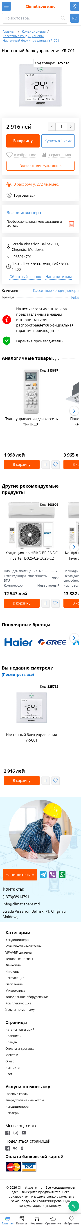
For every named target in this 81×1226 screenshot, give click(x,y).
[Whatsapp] (62, 874)
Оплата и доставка (19, 1048)
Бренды (11, 1042)
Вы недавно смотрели (28, 671)
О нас (9, 1061)
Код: (49, 370)
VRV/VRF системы (18, 952)
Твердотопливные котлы (24, 1100)
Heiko (74, 297)
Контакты (12, 1067)
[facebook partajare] (7, 1148)
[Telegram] (43, 874)
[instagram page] (16, 1133)
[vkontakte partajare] (15, 1148)
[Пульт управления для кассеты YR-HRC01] (31, 391)
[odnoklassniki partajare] (22, 1148)
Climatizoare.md (41, 6)
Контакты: (13, 889)
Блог (8, 1074)
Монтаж (11, 1055)
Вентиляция (14, 978)
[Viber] (52, 874)
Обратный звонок (25, 276)
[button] (74, 410)
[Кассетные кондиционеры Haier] (18, 642)
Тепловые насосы (19, 959)
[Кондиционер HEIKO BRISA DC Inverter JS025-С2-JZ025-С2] (31, 525)
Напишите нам (58, 276)
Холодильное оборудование (27, 997)
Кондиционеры (17, 940)
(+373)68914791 (16, 896)
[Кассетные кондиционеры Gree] (52, 642)
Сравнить (12, 1036)
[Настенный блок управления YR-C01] (31, 707)
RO (74, 18)
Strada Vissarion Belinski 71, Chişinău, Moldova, (35, 247)
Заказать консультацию (40, 165)
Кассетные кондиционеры (56, 290)
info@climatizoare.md (21, 904)
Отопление (14, 984)
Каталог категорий (19, 1029)
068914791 (23, 256)
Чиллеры (12, 971)
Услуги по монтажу (20, 1009)
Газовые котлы (16, 1094)
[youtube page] (24, 1133)
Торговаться (25, 195)
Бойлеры (12, 1113)
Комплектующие (18, 1003)
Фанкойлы (13, 965)
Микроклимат (16, 990)
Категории (17, 932)
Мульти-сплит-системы (23, 946)
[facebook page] (7, 1133)
